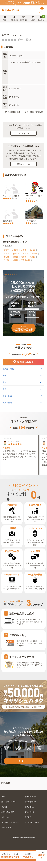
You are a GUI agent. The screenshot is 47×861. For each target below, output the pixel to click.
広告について (6, 817)
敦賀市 (6, 250)
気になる (41, 18)
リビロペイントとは (32, 822)
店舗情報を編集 (14, 112)
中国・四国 (7, 395)
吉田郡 (6, 256)
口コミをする (23, 133)
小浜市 (15, 250)
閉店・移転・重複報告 (34, 112)
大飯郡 (15, 260)
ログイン (4, 807)
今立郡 (15, 256)
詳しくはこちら (23, 164)
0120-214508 (14, 88)
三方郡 (6, 260)
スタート (23, 761)
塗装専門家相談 (30, 796)
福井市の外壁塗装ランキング (15, 241)
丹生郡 (32, 256)
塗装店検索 (14, 20)
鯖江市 (6, 253)
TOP (4, 20)
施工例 (33, 20)
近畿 (4, 389)
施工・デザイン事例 (8, 801)
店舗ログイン (6, 827)
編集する (15, 97)
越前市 (25, 253)
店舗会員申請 (29, 812)
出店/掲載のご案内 (7, 812)
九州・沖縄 (7, 402)
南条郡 (23, 256)
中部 (4, 382)
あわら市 (16, 253)
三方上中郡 (25, 260)
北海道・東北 (8, 368)
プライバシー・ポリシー (10, 822)
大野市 (23, 250)
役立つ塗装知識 (30, 801)
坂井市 (34, 253)
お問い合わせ (29, 807)
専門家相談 (23, 20)
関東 (4, 375)
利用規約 (28, 817)
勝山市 (32, 250)
